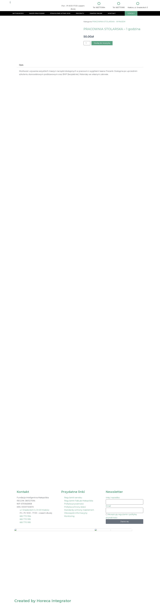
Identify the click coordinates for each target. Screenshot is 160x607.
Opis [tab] (21, 65)
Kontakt (112, 13)
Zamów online (96, 13)
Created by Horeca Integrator (42, 600)
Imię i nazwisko (113, 497)
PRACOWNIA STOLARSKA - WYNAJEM (108, 22)
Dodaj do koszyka (102, 43)
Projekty (80, 13)
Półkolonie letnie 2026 (60, 13)
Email (108, 506)
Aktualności (18, 13)
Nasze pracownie (37, 13)
